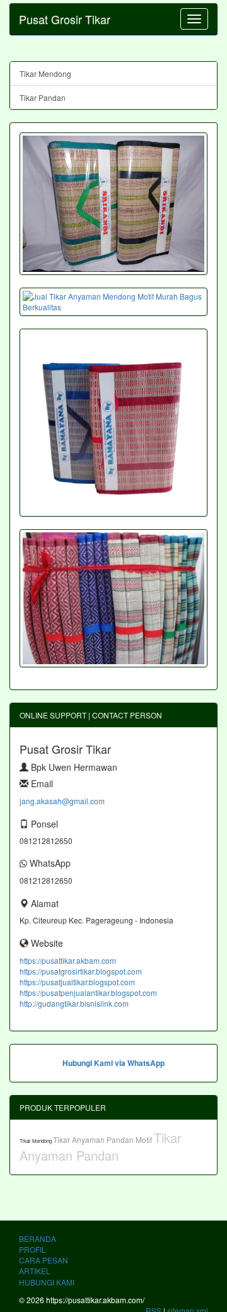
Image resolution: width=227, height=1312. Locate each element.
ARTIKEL (34, 1270)
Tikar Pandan (43, 97)
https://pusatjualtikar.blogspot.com (77, 981)
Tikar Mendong (45, 73)
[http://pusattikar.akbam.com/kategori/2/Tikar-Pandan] (113, 598)
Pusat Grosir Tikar (64, 19)
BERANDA (37, 1238)
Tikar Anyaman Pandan (101, 1146)
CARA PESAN (43, 1260)
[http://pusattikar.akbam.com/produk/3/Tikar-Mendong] (113, 203)
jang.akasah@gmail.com (62, 800)
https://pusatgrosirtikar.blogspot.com (81, 971)
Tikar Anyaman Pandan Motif (103, 1139)
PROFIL (32, 1249)
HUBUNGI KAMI (46, 1282)
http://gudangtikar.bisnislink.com (74, 1003)
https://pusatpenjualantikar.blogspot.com (88, 992)
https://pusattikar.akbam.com (68, 960)
